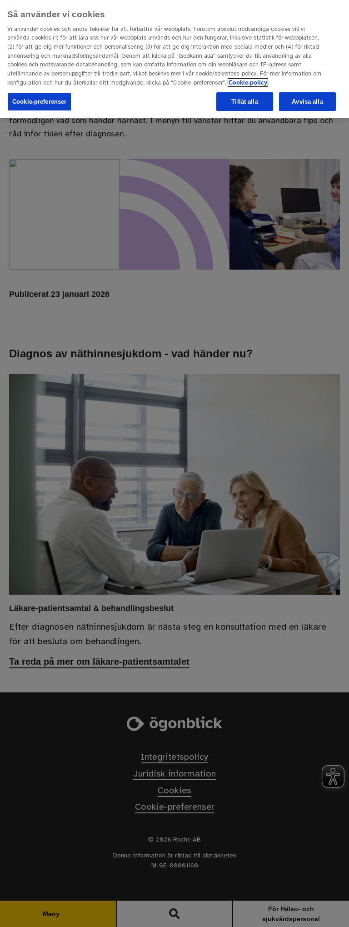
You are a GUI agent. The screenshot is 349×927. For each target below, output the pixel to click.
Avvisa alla (307, 101)
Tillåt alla (244, 101)
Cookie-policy (248, 82)
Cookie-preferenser (39, 101)
